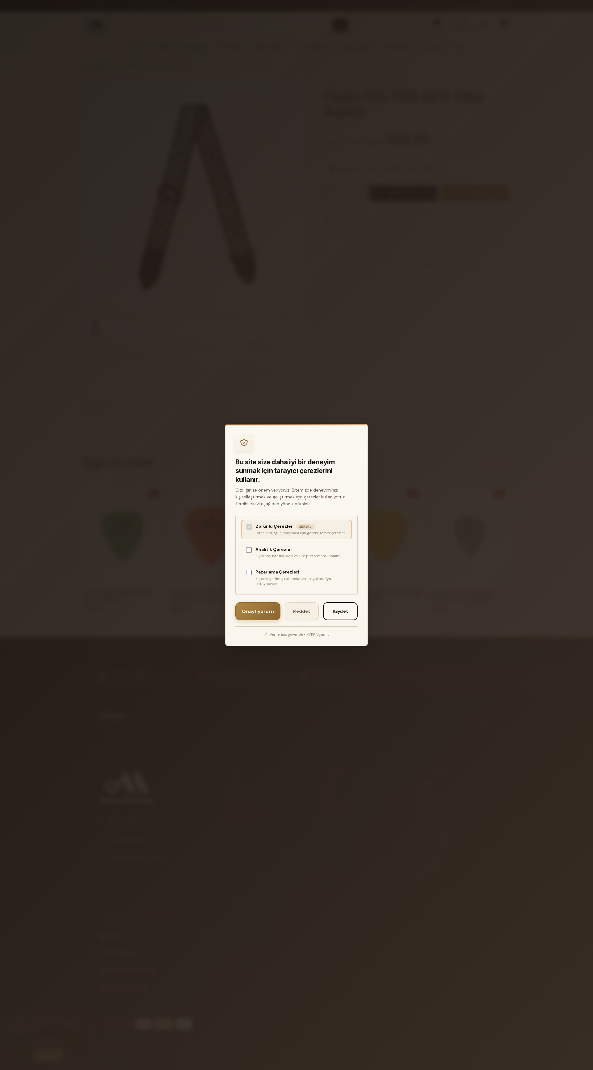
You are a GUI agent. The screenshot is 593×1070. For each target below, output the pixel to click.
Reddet (301, 611)
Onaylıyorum (258, 611)
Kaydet (340, 611)
